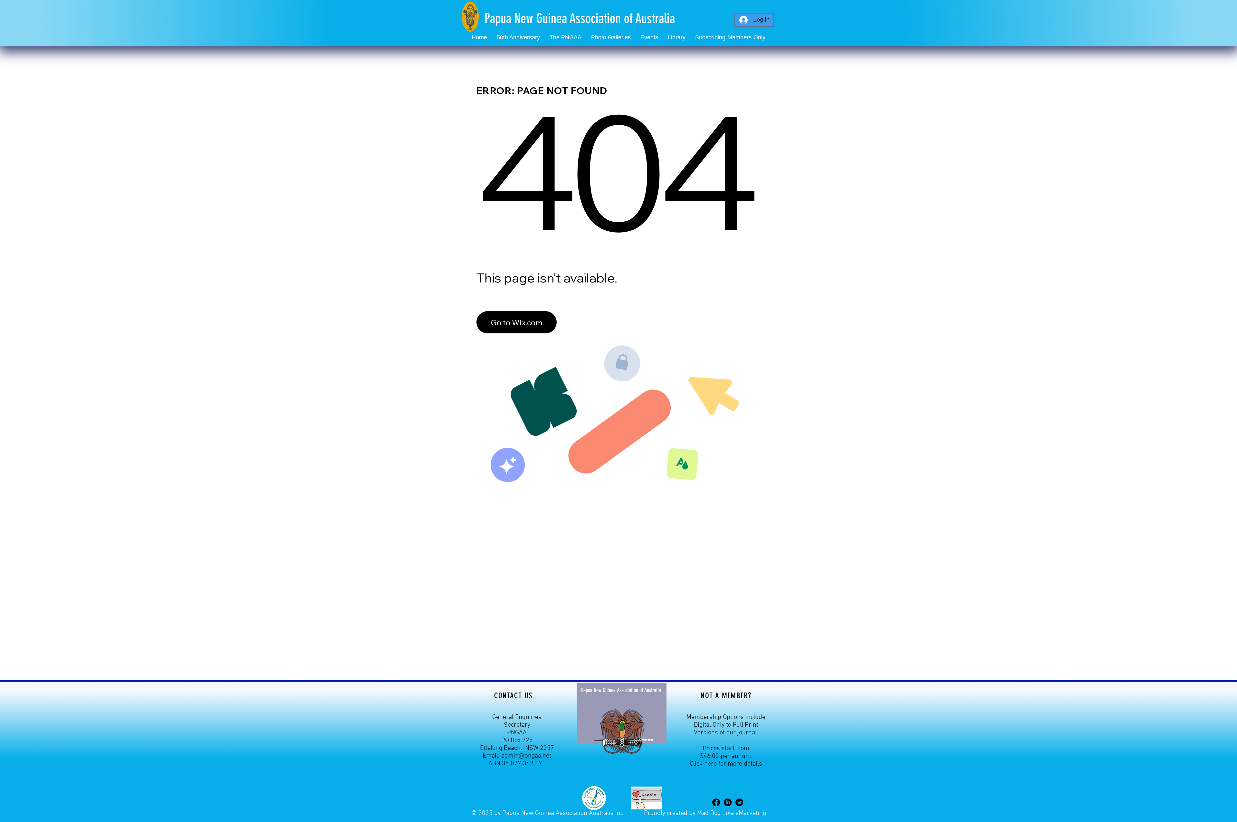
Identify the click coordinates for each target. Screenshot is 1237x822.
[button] (649, 37)
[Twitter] (739, 802)
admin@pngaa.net (526, 756)
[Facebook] (716, 802)
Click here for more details (726, 764)
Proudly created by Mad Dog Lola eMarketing (705, 813)
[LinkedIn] (728, 802)
